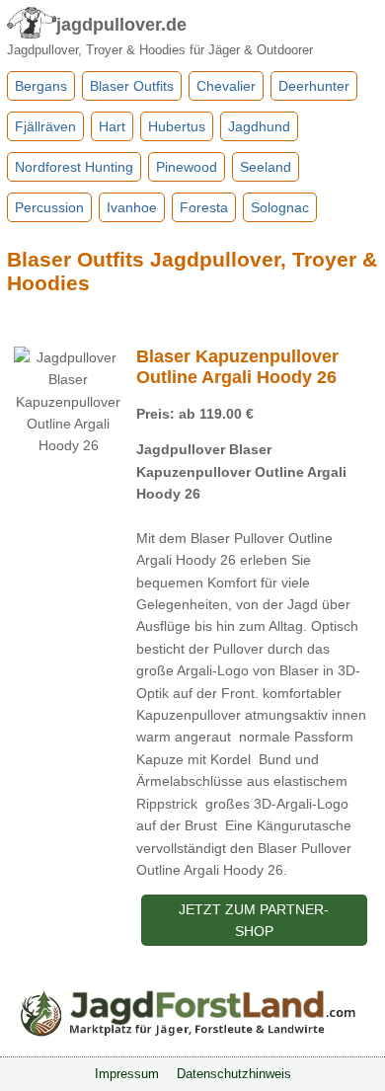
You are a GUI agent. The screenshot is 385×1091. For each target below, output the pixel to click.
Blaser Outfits (132, 86)
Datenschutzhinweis (234, 1074)
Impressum (127, 1074)
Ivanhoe (132, 207)
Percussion (49, 207)
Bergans (41, 86)
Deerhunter (313, 86)
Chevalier (226, 86)
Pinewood (186, 167)
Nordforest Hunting (74, 167)
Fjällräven (45, 126)
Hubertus (176, 126)
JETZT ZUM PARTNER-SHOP (254, 920)
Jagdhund (259, 126)
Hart (112, 126)
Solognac (280, 207)
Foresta (204, 207)
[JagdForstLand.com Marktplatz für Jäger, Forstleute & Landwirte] (192, 1032)
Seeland (265, 167)
